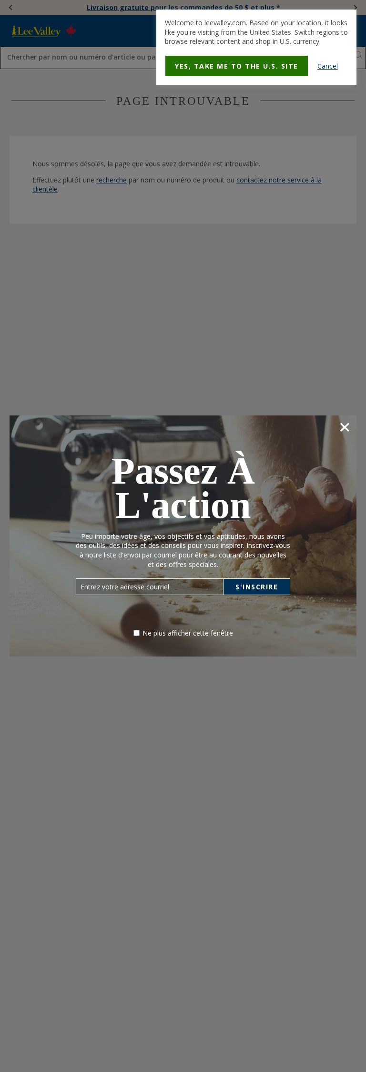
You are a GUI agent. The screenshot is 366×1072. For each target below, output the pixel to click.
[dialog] (256, 47)
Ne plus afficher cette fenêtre (187, 632)
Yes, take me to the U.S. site (236, 66)
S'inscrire (256, 586)
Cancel (327, 66)
